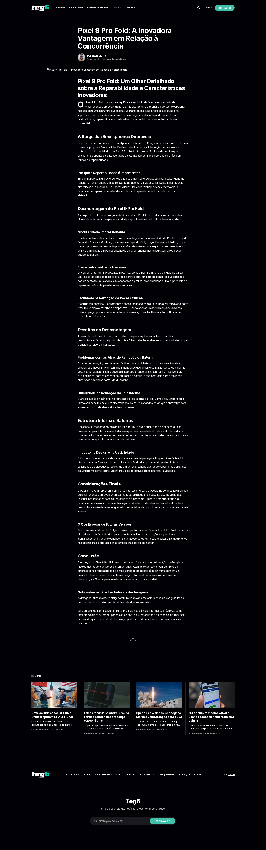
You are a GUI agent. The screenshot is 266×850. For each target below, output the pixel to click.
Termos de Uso (146, 774)
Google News (166, 774)
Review (117, 7)
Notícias (60, 7)
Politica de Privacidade (107, 774)
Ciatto (231, 774)
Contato (129, 774)
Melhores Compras (97, 7)
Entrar (208, 7)
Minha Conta (72, 774)
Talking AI (130, 7)
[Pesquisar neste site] (198, 7)
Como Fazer (76, 7)
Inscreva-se (224, 7)
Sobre (86, 774)
